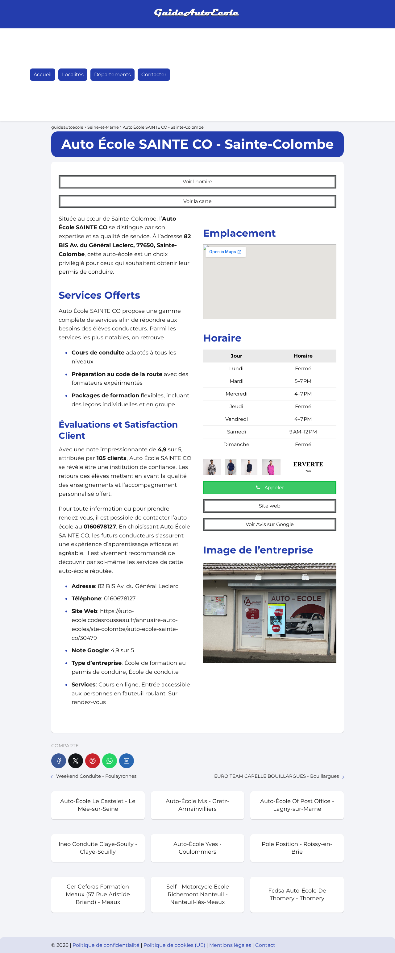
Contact (265, 945)
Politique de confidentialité (107, 945)
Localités (73, 74)
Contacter (153, 74)
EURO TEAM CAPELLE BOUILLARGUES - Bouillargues (276, 776)
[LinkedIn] (126, 760)
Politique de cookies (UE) (174, 945)
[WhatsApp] (109, 760)
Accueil (43, 74)
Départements (112, 74)
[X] (75, 760)
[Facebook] (58, 760)
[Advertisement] (297, 74)
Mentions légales (230, 945)
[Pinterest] (92, 760)
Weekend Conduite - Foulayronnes (96, 776)
